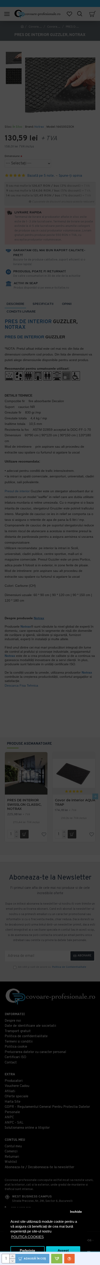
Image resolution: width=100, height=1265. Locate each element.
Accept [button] (63, 1250)
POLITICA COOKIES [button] (27, 1237)
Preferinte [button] (27, 1250)
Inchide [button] (76, 1211)
